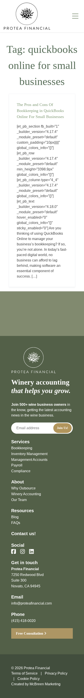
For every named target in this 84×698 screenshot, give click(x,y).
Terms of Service (24, 673)
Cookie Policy (28, 679)
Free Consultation (30, 633)
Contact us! (23, 533)
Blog (15, 517)
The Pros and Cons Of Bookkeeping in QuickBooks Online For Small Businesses (40, 110)
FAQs (15, 523)
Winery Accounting (26, 494)
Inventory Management (29, 454)
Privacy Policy (56, 673)
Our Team (19, 500)
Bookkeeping (21, 448)
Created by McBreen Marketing (35, 684)
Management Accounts (29, 460)
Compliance (20, 471)
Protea (27, 16)
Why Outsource (23, 488)
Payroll (16, 465)
